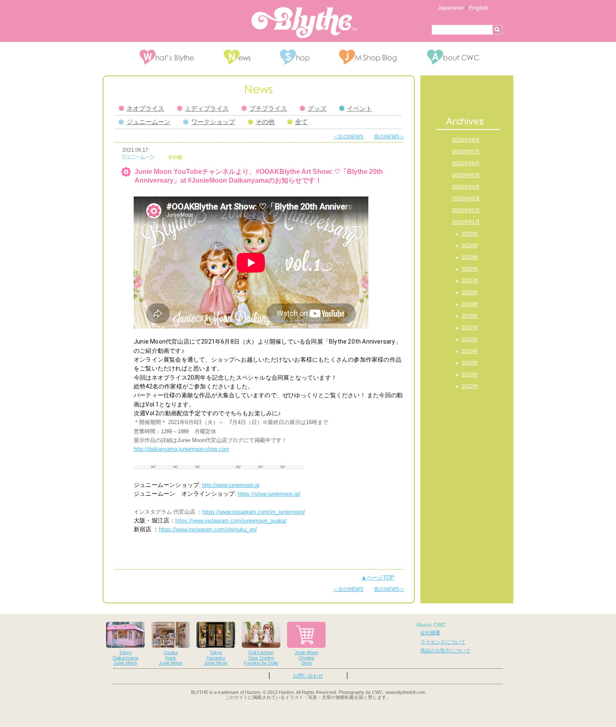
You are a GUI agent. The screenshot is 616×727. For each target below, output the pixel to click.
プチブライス (268, 108)
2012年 (469, 386)
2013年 (469, 375)
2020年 (469, 292)
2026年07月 (466, 152)
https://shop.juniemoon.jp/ (269, 494)
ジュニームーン (149, 122)
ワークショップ (213, 122)
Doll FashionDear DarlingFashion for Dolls (261, 658)
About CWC (431, 625)
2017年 (469, 328)
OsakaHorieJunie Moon (170, 658)
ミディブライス (207, 108)
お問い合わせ (308, 676)
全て (301, 122)
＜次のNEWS (348, 137)
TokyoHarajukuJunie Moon (216, 658)
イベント (359, 108)
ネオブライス (145, 108)
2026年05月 (466, 175)
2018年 (469, 316)
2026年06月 (466, 163)
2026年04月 (466, 187)
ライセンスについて (443, 642)
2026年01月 (466, 222)
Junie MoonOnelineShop (306, 658)
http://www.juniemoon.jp (230, 485)
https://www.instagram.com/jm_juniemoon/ (253, 512)
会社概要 (430, 633)
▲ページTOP (377, 577)
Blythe (304, 22)
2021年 (469, 281)
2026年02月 (466, 210)
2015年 (469, 351)
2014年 (469, 363)
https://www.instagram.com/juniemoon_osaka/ (231, 520)
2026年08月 (466, 140)
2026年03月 (466, 199)
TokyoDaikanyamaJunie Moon (125, 658)
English (478, 7)
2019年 (469, 304)
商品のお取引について (445, 651)
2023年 (469, 257)
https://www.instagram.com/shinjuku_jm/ (208, 529)
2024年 (469, 245)
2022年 (469, 269)
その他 (265, 122)
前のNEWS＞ (389, 137)
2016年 (469, 339)
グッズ (317, 108)
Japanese (451, 7)
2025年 (469, 234)
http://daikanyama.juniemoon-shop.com (181, 449)
